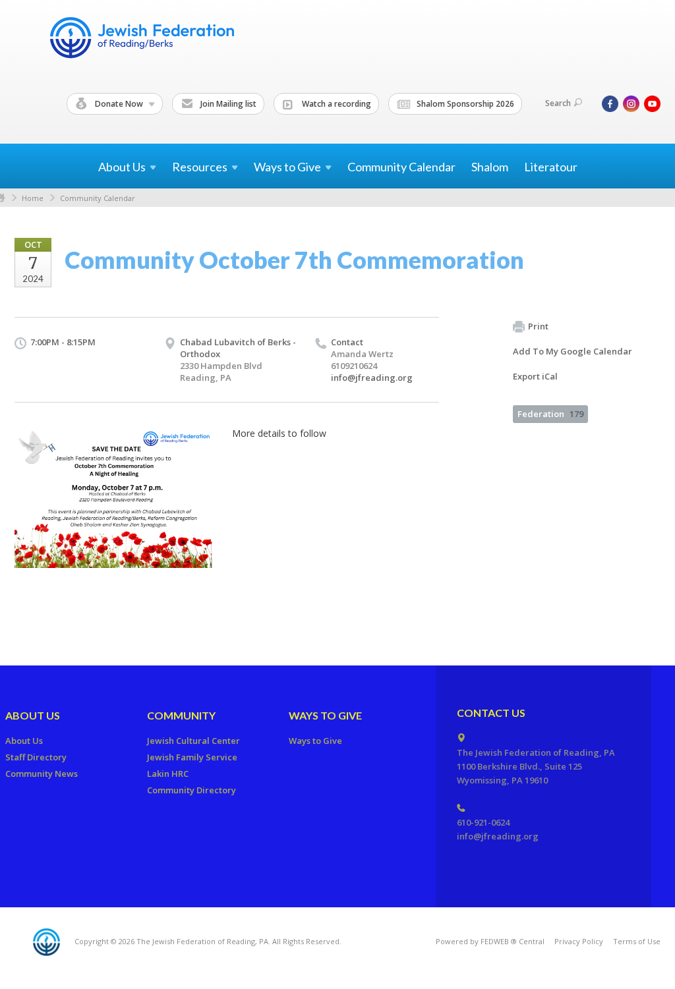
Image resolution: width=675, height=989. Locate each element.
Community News (41, 773)
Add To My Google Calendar (572, 351)
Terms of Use (636, 941)
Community (181, 715)
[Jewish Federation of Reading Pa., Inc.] (141, 40)
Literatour (550, 166)
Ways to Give (325, 715)
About (122, 166)
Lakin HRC (168, 773)
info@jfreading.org (372, 377)
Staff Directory (36, 757)
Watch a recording (335, 103)
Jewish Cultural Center (193, 741)
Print (538, 326)
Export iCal (535, 376)
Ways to (287, 166)
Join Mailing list (227, 103)
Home (33, 198)
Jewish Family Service (192, 757)
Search (558, 103)
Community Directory (191, 790)
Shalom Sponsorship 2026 (464, 103)
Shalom (489, 166)
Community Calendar (401, 166)
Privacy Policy (578, 941)
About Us (32, 715)
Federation (550, 414)
